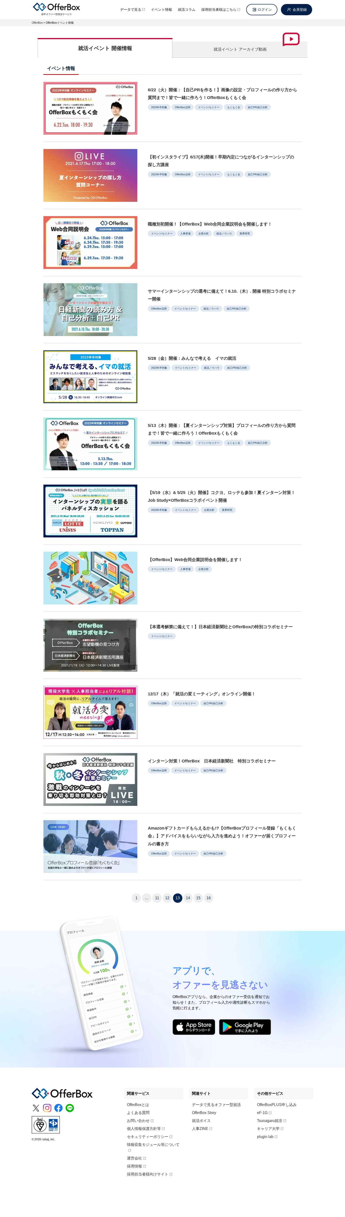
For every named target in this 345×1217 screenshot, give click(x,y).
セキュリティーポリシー (147, 1137)
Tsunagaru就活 (269, 1121)
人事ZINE (200, 1129)
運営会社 (134, 1158)
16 (209, 898)
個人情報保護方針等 (144, 1129)
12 (167, 898)
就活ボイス (201, 1121)
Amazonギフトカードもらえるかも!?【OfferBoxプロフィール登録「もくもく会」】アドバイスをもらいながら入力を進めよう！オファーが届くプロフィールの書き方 (222, 836)
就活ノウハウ (224, 233)
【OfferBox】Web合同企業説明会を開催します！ (195, 559)
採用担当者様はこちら (219, 9)
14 (188, 898)
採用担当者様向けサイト (147, 1174)
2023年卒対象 (159, 107)
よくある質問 (138, 1113)
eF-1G (262, 1113)
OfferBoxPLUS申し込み (277, 1105)
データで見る (130, 9)
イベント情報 (161, 9)
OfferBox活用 (182, 107)
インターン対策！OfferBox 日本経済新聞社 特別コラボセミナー (212, 761)
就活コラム (187, 9)
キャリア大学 (268, 1129)
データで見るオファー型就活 (216, 1105)
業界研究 (245, 233)
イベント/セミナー (208, 107)
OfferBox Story (204, 1113)
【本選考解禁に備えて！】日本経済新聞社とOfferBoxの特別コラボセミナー (220, 626)
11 (157, 898)
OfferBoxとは (138, 1105)
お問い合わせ (138, 1121)
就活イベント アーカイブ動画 (240, 49)
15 (198, 898)
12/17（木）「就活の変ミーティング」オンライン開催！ (202, 694)
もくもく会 (233, 107)
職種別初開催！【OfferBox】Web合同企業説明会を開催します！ (210, 224)
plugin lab (265, 1137)
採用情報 (134, 1166)
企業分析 (203, 233)
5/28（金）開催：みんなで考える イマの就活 (192, 358)
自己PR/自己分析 (258, 107)
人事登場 (185, 233)
